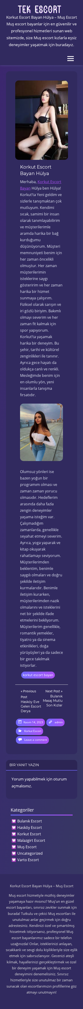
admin (59, 722)
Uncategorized (30, 853)
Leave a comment (35, 740)
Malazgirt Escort (31, 840)
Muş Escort (27, 846)
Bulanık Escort (29, 821)
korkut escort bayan (38, 675)
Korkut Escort (32, 731)
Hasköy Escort (29, 827)
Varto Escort (28, 859)
